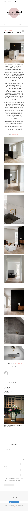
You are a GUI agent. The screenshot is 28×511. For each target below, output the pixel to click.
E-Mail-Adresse (6, 467)
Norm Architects (15, 134)
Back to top (13, 509)
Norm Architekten (12, 71)
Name (5, 461)
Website (5, 472)
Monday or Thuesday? (9, 391)
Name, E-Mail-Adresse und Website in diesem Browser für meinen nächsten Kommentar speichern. (13, 480)
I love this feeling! (8, 387)
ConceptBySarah (18, 363)
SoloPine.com (16, 506)
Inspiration (8, 30)
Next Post (20, 436)
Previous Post (9, 436)
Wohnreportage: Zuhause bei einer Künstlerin (13, 425)
